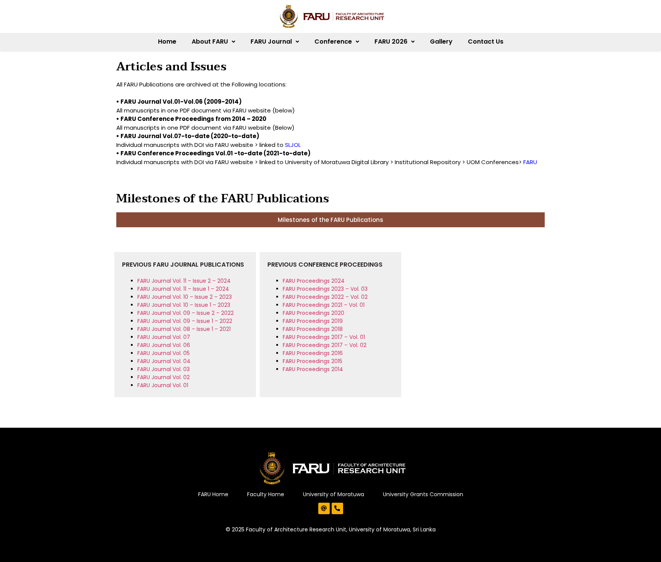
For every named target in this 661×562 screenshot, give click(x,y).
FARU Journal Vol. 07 (163, 337)
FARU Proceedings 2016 (313, 353)
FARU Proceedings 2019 (313, 321)
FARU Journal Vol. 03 (163, 369)
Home (167, 41)
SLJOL (293, 145)
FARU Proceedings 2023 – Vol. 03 (325, 289)
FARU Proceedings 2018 (313, 329)
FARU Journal (271, 41)
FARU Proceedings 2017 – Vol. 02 (324, 345)
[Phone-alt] (337, 508)
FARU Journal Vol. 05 (163, 353)
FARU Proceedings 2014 (313, 369)
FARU (530, 162)
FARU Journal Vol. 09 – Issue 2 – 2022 (185, 313)
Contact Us (485, 41)
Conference (333, 41)
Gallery (441, 41)
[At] (324, 508)
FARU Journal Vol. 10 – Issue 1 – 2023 (183, 305)
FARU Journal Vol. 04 (163, 361)
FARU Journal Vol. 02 (163, 377)
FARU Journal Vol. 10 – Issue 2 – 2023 (184, 297)
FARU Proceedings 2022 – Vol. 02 (325, 297)
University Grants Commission (423, 494)
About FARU (210, 41)
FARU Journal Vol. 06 (163, 345)
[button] (213, 42)
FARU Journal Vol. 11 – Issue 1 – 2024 (183, 289)
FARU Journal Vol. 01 (162, 385)
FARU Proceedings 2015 (312, 361)
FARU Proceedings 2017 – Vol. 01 (324, 337)
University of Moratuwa (333, 494)
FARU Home (213, 494)
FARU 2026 (390, 41)
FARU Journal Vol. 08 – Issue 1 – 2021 (184, 329)
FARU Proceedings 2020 (313, 313)
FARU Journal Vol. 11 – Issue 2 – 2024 (184, 281)
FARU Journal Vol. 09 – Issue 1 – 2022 (184, 321)
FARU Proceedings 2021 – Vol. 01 (324, 305)
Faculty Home (265, 494)
